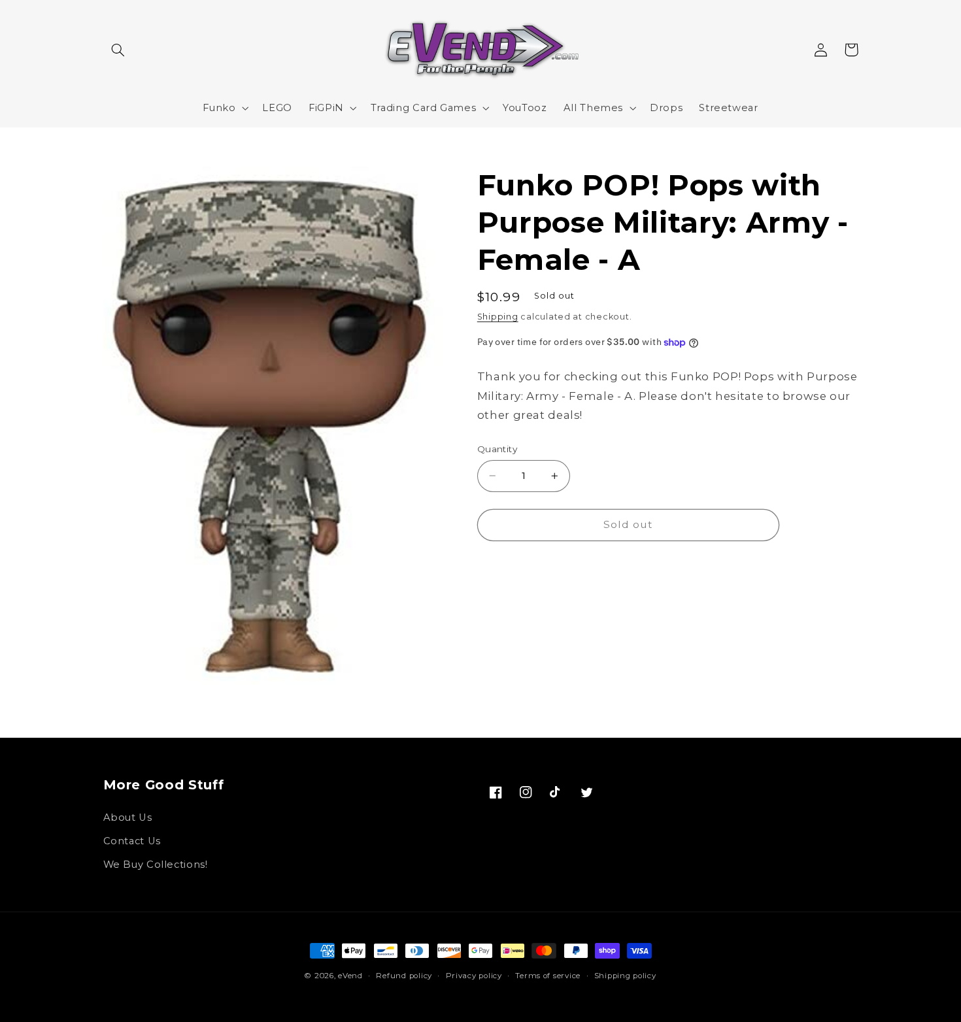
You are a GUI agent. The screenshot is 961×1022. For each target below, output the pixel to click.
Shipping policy (625, 975)
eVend (350, 975)
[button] (118, 50)
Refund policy (404, 975)
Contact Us (132, 841)
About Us (127, 817)
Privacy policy (474, 975)
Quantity (497, 449)
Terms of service (548, 975)
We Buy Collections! (155, 864)
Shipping (497, 316)
